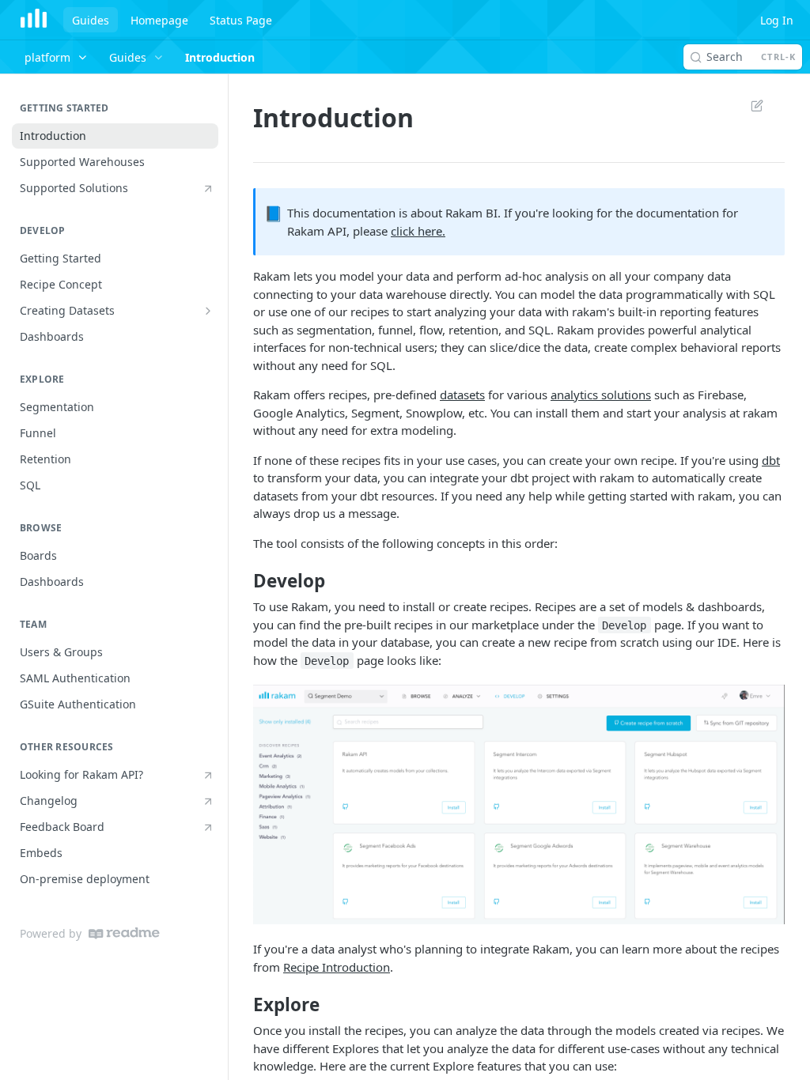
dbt (771, 460)
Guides (90, 20)
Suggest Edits (749, 105)
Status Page (241, 20)
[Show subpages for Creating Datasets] (208, 310)
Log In (776, 20)
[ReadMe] (124, 933)
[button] (519, 804)
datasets (462, 394)
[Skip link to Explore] (242, 1005)
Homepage (159, 20)
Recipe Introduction (336, 967)
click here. (418, 231)
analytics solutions (601, 394)
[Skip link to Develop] (242, 580)
